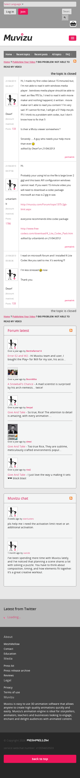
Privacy (8, 687)
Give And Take (17, 412)
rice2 (28, 469)
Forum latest (18, 330)
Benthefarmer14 (34, 351)
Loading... (14, 617)
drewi (29, 441)
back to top (40, 759)
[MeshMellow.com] (37, 740)
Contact (8, 649)
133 (14, 128)
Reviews (9, 675)
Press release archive (17, 670)
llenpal (29, 407)
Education (10, 653)
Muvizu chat (18, 498)
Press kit (9, 665)
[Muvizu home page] (18, 36)
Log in (10, 11)
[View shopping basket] (73, 23)
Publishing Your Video (23, 62)
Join (23, 11)
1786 (8, 223)
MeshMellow (12, 644)
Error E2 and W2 (18, 356)
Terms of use (12, 692)
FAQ (68, 54)
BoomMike (31, 379)
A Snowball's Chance (21, 384)
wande (26, 553)
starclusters (28, 518)
